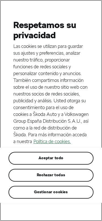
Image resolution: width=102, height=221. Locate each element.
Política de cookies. (52, 141)
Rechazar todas (51, 175)
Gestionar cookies (51, 192)
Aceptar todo (51, 158)
